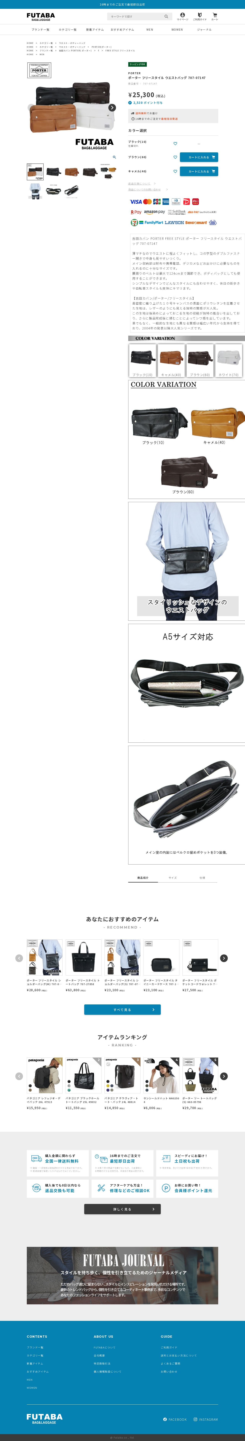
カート (214, 19)
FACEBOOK (178, 1419)
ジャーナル (204, 29)
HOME (30, 43)
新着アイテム (95, 29)
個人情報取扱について (108, 1371)
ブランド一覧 (41, 29)
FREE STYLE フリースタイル (120, 50)
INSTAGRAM (208, 1419)
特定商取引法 (102, 1363)
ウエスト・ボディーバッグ (72, 43)
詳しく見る (122, 1209)
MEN (149, 29)
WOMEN (177, 29)
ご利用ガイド (200, 19)
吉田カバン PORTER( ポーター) (75, 50)
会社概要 (99, 1355)
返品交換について (139, 183)
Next (112, 108)
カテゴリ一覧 (68, 29)
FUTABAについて (105, 1347)
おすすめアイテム (122, 29)
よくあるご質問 (170, 1363)
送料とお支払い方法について (179, 1355)
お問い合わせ (169, 1371)
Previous (31, 108)
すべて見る (122, 1009)
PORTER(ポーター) (102, 46)
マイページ (182, 19)
